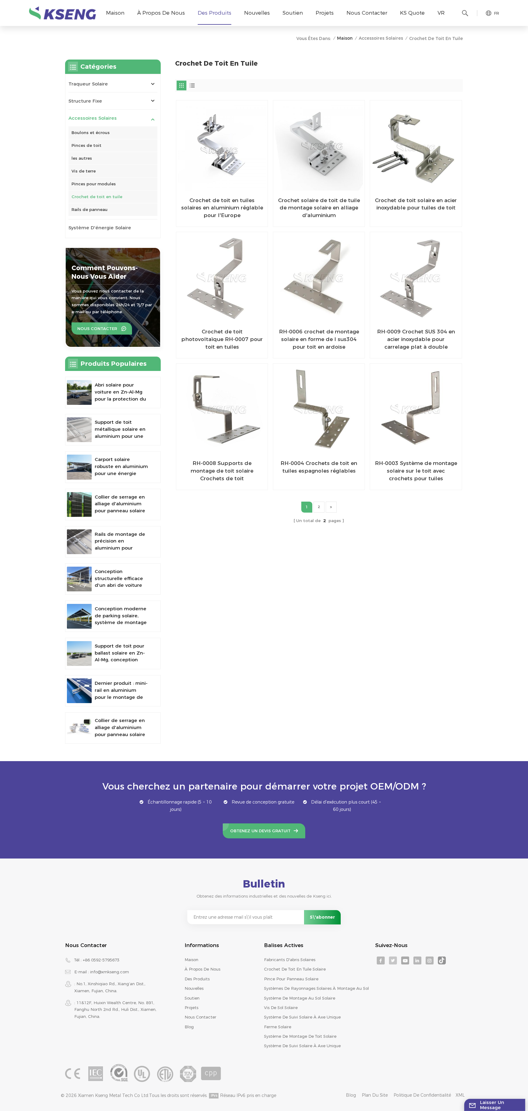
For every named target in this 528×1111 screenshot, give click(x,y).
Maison (115, 12)
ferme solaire (277, 1026)
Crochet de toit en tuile (97, 196)
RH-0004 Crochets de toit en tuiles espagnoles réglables (318, 467)
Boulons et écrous (91, 132)
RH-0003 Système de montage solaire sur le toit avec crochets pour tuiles (416, 470)
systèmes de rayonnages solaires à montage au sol (316, 988)
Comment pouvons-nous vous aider (105, 272)
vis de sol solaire (281, 1007)
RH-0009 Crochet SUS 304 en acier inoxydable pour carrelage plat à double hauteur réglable (416, 339)
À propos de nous (161, 12)
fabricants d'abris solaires (289, 959)
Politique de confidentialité (422, 1095)
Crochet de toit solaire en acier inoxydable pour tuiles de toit (416, 204)
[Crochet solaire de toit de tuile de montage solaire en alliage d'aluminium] (319, 146)
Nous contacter (366, 12)
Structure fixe (85, 101)
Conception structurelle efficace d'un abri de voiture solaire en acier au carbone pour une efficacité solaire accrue (119, 578)
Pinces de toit (86, 145)
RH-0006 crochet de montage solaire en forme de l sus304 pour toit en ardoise (319, 339)
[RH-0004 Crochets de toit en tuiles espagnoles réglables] (319, 409)
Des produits (214, 12)
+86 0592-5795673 (101, 959)
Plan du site (375, 1095)
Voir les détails (218, 219)
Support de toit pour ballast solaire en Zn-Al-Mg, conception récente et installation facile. (121, 653)
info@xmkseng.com (109, 971)
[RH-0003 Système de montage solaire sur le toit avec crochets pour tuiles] (416, 409)
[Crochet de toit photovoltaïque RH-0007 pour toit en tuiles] (222, 278)
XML (460, 1095)
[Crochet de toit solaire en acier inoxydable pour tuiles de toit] (416, 146)
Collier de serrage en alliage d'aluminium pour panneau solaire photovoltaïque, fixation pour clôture (120, 504)
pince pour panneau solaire (291, 978)
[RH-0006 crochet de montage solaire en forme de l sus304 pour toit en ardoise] (319, 278)
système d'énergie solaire (99, 228)
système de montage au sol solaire (299, 998)
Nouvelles (257, 12)
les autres (82, 158)
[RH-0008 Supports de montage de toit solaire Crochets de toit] (222, 409)
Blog (189, 1026)
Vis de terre (84, 171)
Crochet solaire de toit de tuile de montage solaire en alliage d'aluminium (319, 207)
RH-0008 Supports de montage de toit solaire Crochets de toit (222, 470)
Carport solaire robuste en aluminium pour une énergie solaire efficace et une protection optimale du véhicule (121, 466)
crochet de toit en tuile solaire (295, 969)
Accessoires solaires (381, 38)
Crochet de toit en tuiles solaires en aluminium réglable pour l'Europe (222, 207)
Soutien (293, 12)
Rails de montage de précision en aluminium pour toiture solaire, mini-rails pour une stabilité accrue (121, 541)
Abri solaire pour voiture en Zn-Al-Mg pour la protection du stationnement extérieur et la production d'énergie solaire (120, 392)
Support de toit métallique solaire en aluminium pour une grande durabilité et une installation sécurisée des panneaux (120, 429)
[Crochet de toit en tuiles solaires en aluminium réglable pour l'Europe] (222, 146)
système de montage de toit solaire (300, 1036)
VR (441, 12)
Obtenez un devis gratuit (260, 830)
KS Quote (412, 12)
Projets (325, 12)
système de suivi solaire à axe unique (302, 1017)
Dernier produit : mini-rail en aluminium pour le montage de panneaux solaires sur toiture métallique (121, 690)
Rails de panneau (90, 209)
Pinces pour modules (94, 183)
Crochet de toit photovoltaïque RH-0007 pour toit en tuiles (222, 339)
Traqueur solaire (88, 84)
